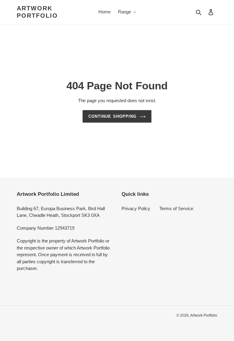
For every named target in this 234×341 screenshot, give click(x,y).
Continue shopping (112, 116)
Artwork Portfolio (37, 12)
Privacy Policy (136, 208)
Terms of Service (176, 208)
